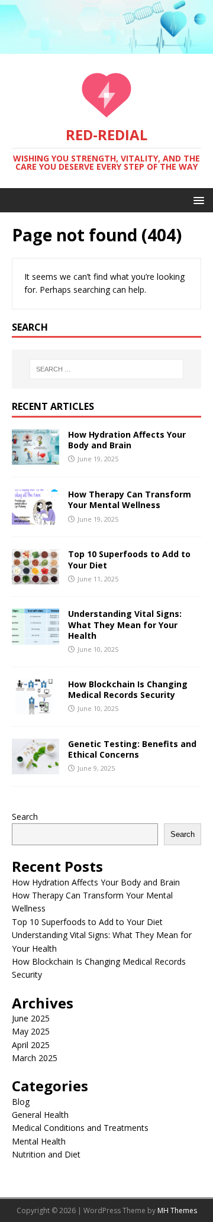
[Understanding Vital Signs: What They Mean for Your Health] (35, 637)
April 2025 (31, 1044)
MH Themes (177, 1210)
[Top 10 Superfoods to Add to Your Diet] (35, 577)
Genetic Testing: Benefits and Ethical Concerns (132, 749)
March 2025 (34, 1057)
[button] (196, 199)
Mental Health (39, 1141)
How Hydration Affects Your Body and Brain (127, 440)
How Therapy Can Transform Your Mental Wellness (129, 499)
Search (25, 816)
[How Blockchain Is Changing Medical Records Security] (35, 707)
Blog (21, 1101)
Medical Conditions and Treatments (80, 1127)
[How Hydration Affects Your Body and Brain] (35, 458)
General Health (40, 1114)
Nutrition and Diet (46, 1154)
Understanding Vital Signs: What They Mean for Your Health (125, 624)
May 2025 (31, 1031)
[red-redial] (106, 47)
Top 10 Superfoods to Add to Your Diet (129, 559)
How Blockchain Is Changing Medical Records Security (128, 689)
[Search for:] (106, 369)
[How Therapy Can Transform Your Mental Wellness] (35, 517)
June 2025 (31, 1018)
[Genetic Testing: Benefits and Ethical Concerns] (35, 766)
